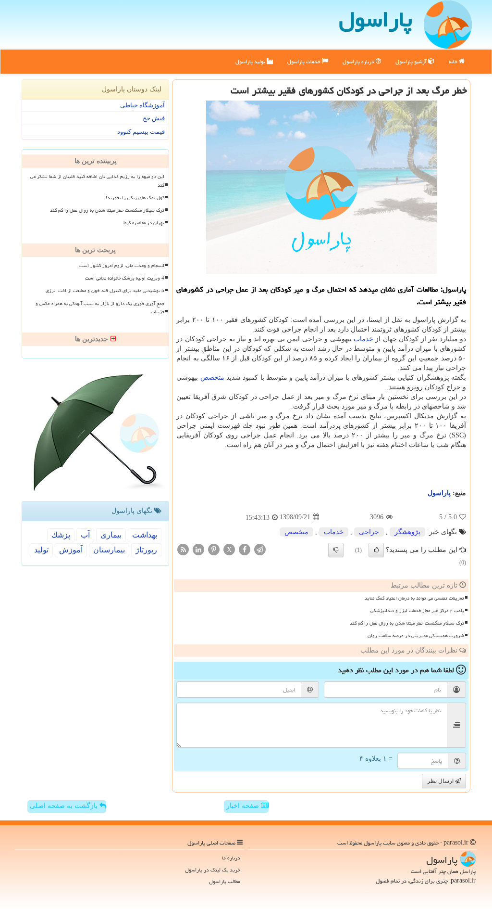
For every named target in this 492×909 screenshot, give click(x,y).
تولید (41, 550)
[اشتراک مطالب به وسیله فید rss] (183, 548)
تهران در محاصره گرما (143, 223)
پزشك (60, 535)
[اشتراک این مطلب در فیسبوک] (244, 548)
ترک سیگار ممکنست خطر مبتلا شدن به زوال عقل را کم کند (407, 623)
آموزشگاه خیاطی (142, 105)
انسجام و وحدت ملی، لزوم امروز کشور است (121, 265)
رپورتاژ (146, 550)
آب (85, 535)
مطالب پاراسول (224, 881)
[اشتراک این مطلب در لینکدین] (198, 548)
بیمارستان (109, 550)
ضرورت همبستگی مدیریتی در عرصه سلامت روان (416, 635)
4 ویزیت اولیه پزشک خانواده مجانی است (124, 278)
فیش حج (154, 118)
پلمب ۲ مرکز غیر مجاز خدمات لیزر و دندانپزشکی (417, 610)
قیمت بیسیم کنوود (141, 131)
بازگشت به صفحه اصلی (64, 805)
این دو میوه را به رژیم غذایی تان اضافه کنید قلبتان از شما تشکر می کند (97, 181)
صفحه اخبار (243, 805)
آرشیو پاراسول (411, 61)
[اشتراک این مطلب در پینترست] (214, 548)
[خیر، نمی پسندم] (336, 550)
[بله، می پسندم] (376, 550)
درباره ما (231, 858)
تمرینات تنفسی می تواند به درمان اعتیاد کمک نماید (414, 598)
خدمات (363, 339)
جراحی (369, 532)
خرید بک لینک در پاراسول (212, 870)
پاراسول (439, 493)
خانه (454, 61)
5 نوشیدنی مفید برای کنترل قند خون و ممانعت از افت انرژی (105, 290)
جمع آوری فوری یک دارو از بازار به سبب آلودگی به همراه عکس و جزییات (100, 308)
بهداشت (144, 535)
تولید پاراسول (251, 61)
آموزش (71, 550)
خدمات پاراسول (304, 61)
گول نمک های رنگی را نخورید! (135, 198)
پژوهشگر (407, 532)
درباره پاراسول (359, 61)
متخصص (212, 377)
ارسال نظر (441, 781)
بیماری (111, 535)
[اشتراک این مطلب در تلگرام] (260, 548)
